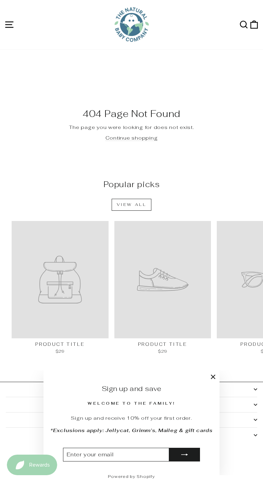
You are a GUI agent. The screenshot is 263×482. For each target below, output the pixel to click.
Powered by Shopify (131, 476)
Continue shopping (131, 137)
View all (132, 204)
